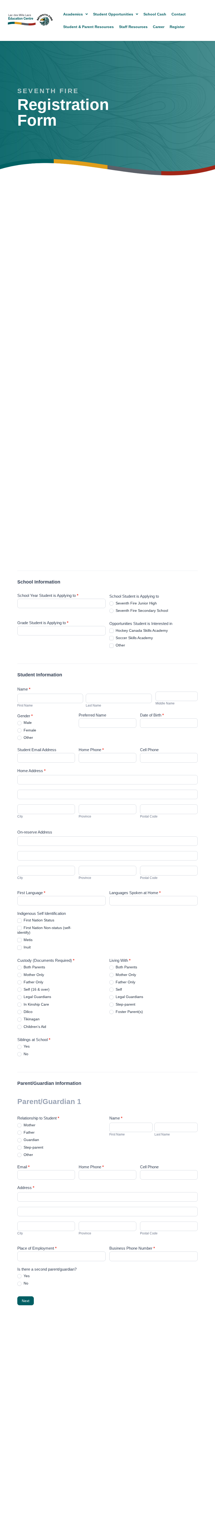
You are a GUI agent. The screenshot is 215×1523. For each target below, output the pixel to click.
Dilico (28, 1012)
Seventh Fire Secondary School (141, 610)
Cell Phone (149, 750)
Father (29, 1132)
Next (25, 1301)
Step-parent (125, 1004)
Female (29, 730)
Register (177, 27)
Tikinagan (31, 1019)
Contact (178, 14)
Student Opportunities (113, 14)
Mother (29, 1125)
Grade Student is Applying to (42, 623)
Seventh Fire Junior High (136, 603)
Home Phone (91, 750)
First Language (31, 893)
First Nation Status (38, 920)
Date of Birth (152, 715)
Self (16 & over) (36, 989)
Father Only (33, 982)
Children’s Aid (34, 1027)
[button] (75, 14)
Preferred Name (92, 715)
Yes (26, 1046)
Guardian (31, 1140)
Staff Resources (133, 27)
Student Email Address (36, 750)
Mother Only (33, 975)
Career (158, 27)
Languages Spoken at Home (135, 893)
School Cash (154, 14)
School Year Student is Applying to (47, 595)
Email (23, 1167)
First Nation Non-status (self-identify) (44, 930)
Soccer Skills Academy (134, 638)
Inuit (27, 947)
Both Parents (34, 967)
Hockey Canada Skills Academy (141, 630)
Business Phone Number (132, 1248)
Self (118, 989)
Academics (73, 14)
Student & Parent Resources (88, 27)
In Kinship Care (36, 1004)
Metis (28, 940)
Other (120, 645)
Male (27, 722)
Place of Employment (37, 1248)
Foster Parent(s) (129, 1012)
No (25, 1054)
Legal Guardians (37, 997)
